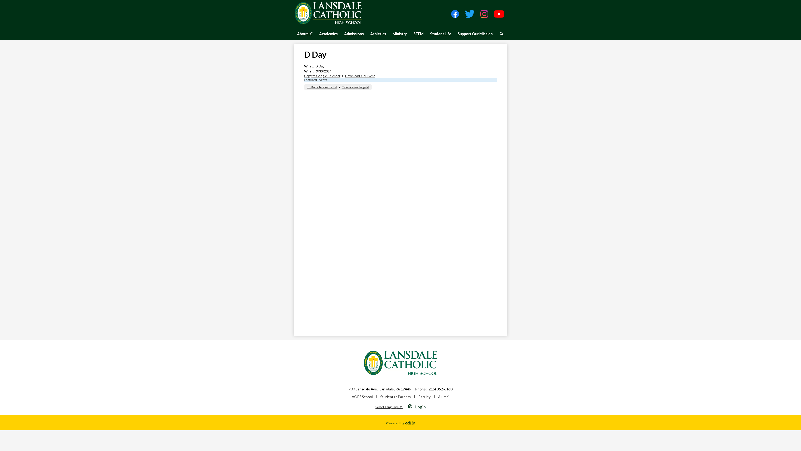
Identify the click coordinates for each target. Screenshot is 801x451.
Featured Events (315, 80)
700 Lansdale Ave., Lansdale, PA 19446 (380, 389)
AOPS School (362, 396)
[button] (305, 34)
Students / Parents (395, 396)
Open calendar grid (355, 87)
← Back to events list (322, 87)
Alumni (443, 396)
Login (416, 406)
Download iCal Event (360, 76)
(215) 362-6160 (439, 389)
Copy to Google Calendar (322, 76)
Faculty (424, 396)
